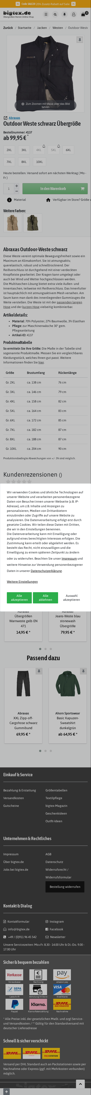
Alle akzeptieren (19, 597)
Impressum (69, 558)
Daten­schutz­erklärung (46, 571)
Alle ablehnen (45, 597)
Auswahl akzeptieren (71, 597)
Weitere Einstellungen (22, 581)
